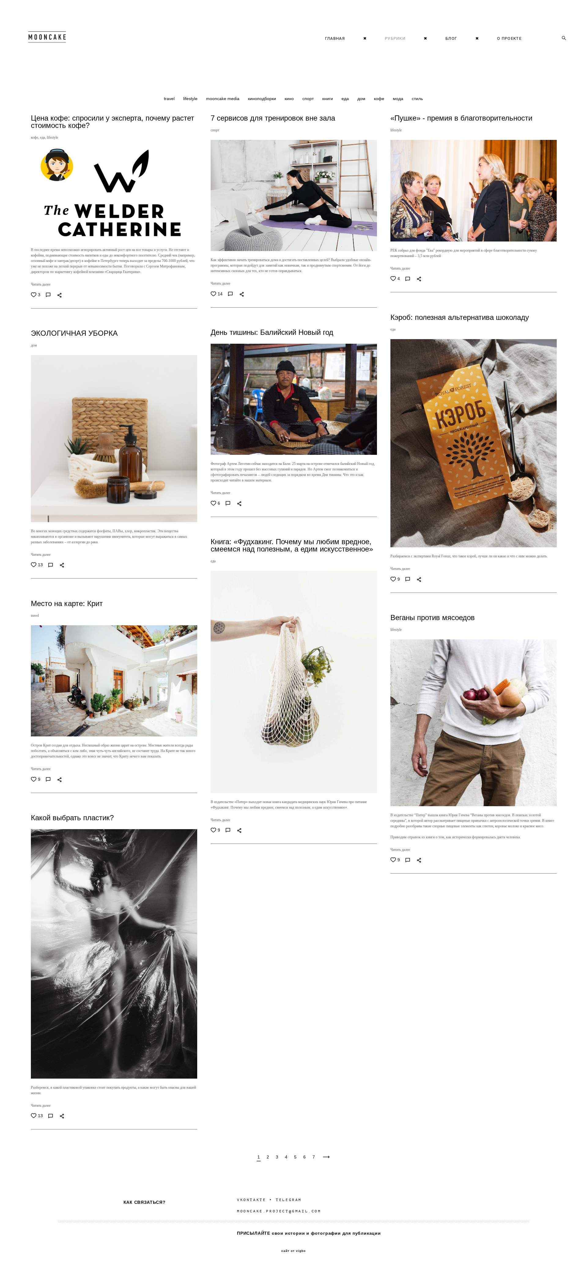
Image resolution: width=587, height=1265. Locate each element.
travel (170, 98)
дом (362, 98)
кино (290, 98)
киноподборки (262, 98)
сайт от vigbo (293, 1250)
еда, (43, 137)
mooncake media (223, 98)
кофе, (35, 137)
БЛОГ (451, 38)
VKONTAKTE (251, 1200)
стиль (417, 98)
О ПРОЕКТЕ (509, 38)
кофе (380, 98)
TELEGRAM (289, 1200)
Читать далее (40, 284)
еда (345, 98)
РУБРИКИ (395, 38)
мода (398, 98)
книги (328, 98)
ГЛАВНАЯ (335, 38)
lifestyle (191, 98)
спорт (308, 98)
